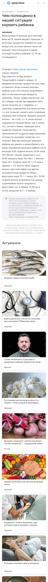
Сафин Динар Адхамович (25, 69)
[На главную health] (17, 3)
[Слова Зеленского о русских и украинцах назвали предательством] (24, 351)
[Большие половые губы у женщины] (24, 555)
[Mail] (8, 3)
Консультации (7, 11)
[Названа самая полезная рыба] (24, 269)
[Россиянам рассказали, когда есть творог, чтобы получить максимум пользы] (24, 391)
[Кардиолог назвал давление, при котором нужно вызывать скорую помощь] (24, 514)
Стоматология (23, 11)
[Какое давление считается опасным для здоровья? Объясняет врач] (24, 310)
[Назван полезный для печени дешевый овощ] (24, 473)
